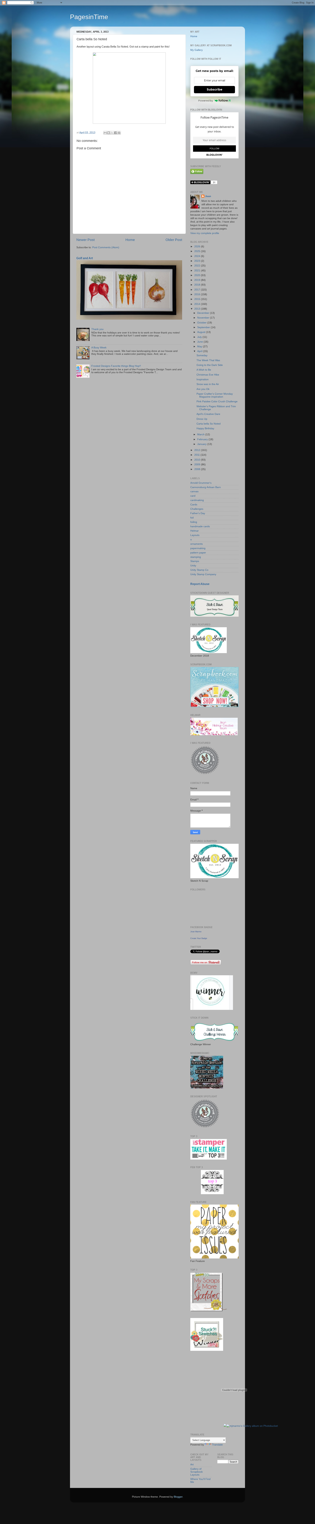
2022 (197, 265)
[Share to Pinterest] (119, 133)
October (202, 322)
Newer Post (85, 240)
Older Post (174, 240)
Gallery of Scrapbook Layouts (196, 1472)
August (201, 332)
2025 (197, 251)
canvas (194, 491)
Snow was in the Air (208, 384)
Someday (202, 355)
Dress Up (202, 419)
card (192, 495)
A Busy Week (98, 347)
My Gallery (196, 50)
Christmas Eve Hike (208, 374)
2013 (197, 308)
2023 (197, 261)
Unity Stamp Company (203, 574)
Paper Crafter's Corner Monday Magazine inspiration (215, 395)
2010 (197, 459)
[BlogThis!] (108, 133)
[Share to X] (112, 133)
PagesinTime (89, 17)
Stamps (194, 561)
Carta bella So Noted (209, 423)
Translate (217, 1444)
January (202, 444)
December (203, 313)
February (203, 439)
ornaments (196, 544)
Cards (193, 504)
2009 (197, 464)
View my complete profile (204, 233)
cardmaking (197, 500)
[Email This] (105, 133)
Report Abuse (199, 584)
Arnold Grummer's (200, 483)
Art (192, 1464)
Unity (193, 565)
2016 (197, 294)
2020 (197, 275)
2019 (197, 280)
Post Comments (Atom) (105, 247)
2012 (197, 450)
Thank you (97, 329)
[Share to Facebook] (115, 133)
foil (192, 517)
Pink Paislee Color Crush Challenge (217, 401)
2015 (197, 299)
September (204, 327)
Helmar (194, 530)
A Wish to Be (204, 369)
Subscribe (214, 89)
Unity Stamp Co (199, 570)
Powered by (205, 100)
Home (130, 240)
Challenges (196, 509)
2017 (197, 289)
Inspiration (203, 379)
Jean (208, 196)
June (200, 341)
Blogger (178, 1496)
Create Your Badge (198, 938)
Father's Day (197, 513)
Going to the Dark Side (210, 365)
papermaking (197, 548)
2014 (197, 304)
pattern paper (198, 552)
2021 (197, 270)
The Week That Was (208, 360)
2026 (197, 246)
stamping (195, 557)
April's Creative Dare (208, 414)
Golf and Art (84, 258)
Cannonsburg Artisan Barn (205, 487)
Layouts (194, 535)
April (200, 351)
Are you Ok (203, 389)
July (200, 337)
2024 (197, 256)
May (200, 346)
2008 (197, 469)
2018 (197, 284)
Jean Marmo (195, 931)
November (203, 317)
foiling (193, 522)
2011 (197, 454)
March (201, 434)
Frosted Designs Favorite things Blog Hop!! (116, 366)
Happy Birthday (205, 428)
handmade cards (200, 526)
